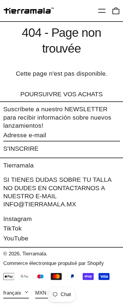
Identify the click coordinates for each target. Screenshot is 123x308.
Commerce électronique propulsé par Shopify (53, 263)
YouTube (15, 238)
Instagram (17, 218)
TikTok (12, 228)
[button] (116, 10)
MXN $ (42, 293)
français (13, 293)
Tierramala (18, 165)
